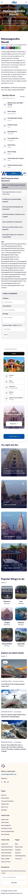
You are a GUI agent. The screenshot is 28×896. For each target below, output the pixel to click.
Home (2, 45)
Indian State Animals (7, 850)
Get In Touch (13, 436)
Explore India (4, 819)
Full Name (6, 298)
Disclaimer (4, 810)
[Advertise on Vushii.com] (14, 173)
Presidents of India (6, 828)
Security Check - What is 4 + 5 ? (12, 325)
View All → (23, 96)
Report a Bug (18, 847)
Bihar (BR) (11, 382)
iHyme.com (19, 893)
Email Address (7, 306)
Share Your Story (6, 862)
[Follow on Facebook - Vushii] (1, 781)
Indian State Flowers (7, 847)
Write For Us (4, 807)
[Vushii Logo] (14, 2)
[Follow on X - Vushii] (4, 781)
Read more (13, 424)
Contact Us (18, 858)
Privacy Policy (5, 798)
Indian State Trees (6, 856)
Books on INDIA (5, 858)
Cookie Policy (5, 804)
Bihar (6, 45)
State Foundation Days (7, 831)
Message (5, 314)
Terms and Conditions (7, 801)
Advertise (18, 853)
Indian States (5, 822)
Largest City (4, 844)
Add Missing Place (20, 856)
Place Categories (6, 825)
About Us (3, 795)
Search (14, 353)
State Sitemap (5, 834)
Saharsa (11, 45)
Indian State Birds (6, 853)
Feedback (18, 850)
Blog (16, 844)
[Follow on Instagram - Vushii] (8, 781)
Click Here (11, 399)
